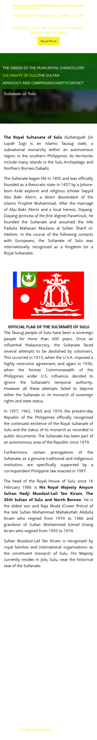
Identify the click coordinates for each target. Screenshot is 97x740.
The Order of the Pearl (25, 67)
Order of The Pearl (37, 729)
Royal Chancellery (48, 656)
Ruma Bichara (49, 648)
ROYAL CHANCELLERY (66, 67)
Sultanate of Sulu (20, 75)
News (48, 616)
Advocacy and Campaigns (27, 82)
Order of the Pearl (48, 640)
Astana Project (48, 672)
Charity (59, 82)
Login (80, 15)
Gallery (65, 15)
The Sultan (48, 75)
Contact (75, 82)
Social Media (49, 688)
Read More (48, 41)
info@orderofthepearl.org (34, 15)
